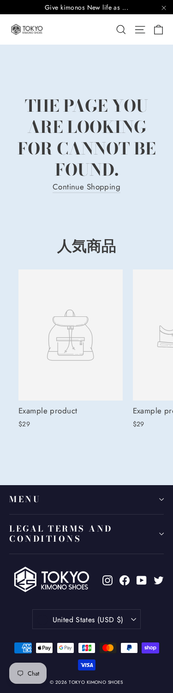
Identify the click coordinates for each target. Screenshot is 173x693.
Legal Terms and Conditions (61, 533)
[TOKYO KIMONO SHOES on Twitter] (159, 579)
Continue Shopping (86, 186)
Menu (25, 499)
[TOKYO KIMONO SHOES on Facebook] (124, 579)
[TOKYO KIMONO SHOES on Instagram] (107, 579)
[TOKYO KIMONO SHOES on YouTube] (142, 579)
